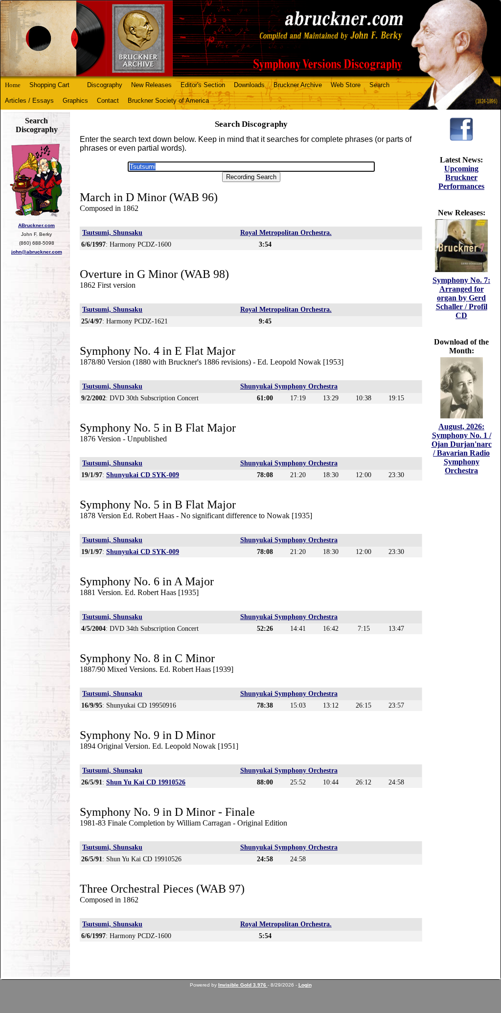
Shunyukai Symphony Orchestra (289, 386)
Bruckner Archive (297, 85)
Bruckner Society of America (168, 100)
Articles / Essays (29, 100)
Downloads (249, 85)
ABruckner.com (36, 225)
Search (379, 85)
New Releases (151, 85)
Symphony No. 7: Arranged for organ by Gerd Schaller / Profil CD (461, 298)
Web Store (346, 85)
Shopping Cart (49, 85)
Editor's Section (203, 85)
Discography (104, 85)
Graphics (75, 100)
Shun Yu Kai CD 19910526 (145, 782)
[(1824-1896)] (250, 38)
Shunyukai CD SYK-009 (142, 475)
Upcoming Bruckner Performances (461, 177)
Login (305, 985)
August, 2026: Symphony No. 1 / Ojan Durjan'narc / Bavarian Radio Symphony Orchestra (462, 448)
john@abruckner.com (36, 251)
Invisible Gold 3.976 (243, 985)
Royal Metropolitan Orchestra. (286, 232)
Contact (108, 100)
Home (13, 85)
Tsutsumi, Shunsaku (112, 232)
